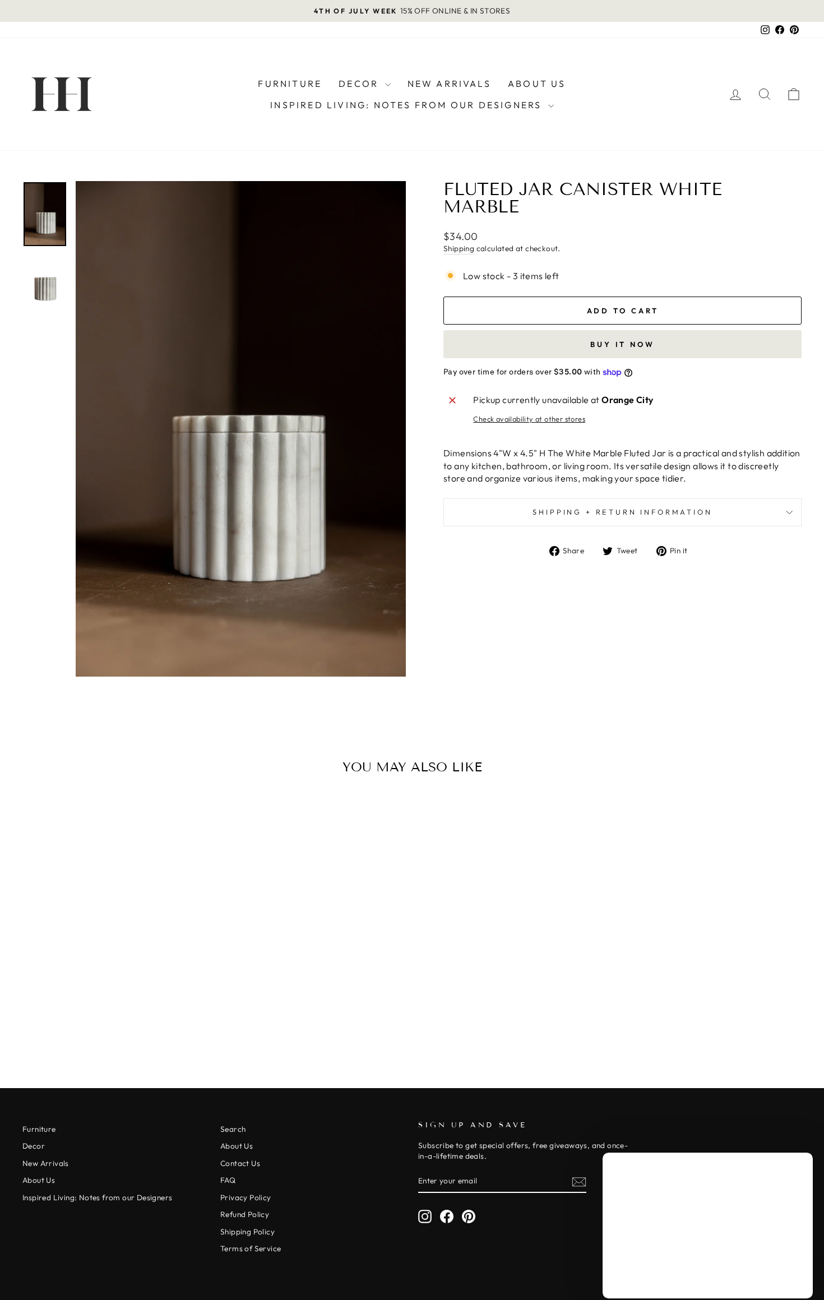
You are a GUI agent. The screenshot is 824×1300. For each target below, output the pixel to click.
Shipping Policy (247, 1232)
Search (233, 1129)
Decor (360, 83)
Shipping (458, 248)
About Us (537, 83)
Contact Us (240, 1163)
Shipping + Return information (622, 511)
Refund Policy (244, 1214)
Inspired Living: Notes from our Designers (407, 104)
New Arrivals (449, 83)
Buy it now (622, 344)
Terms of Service (250, 1248)
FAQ (227, 1180)
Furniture (290, 83)
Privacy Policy (245, 1197)
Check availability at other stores (529, 418)
